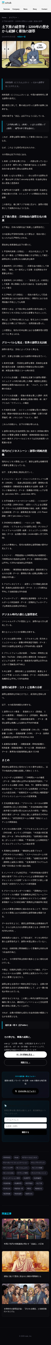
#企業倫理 (37, 1178)
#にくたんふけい (22, 1168)
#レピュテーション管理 (11, 1178)
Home (4, 17)
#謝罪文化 (29, 1194)
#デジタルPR (8, 1168)
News (25, 9)
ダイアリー (13, 17)
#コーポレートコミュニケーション (15, 1162)
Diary (35, 9)
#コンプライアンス (38, 1162)
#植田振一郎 (18, 1188)
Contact (44, 9)
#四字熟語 (29, 1183)
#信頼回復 (6, 1183)
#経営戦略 (6, 1194)
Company (15, 9)
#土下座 (39, 1183)
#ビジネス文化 (8, 1173)
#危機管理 (17, 1183)
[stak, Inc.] (6, 2)
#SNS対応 (7, 1157)
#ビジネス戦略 (37, 1168)
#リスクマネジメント (39, 1173)
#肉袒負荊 (17, 1194)
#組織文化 (38, 1188)
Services (6, 9)
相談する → (25, 1062)
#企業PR (27, 1178)
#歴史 (29, 1188)
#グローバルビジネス (29, 1157)
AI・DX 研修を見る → (25, 1054)
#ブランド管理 (23, 1173)
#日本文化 (6, 1188)
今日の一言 (21, 37)
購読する (25, 1132)
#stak (16, 1157)
